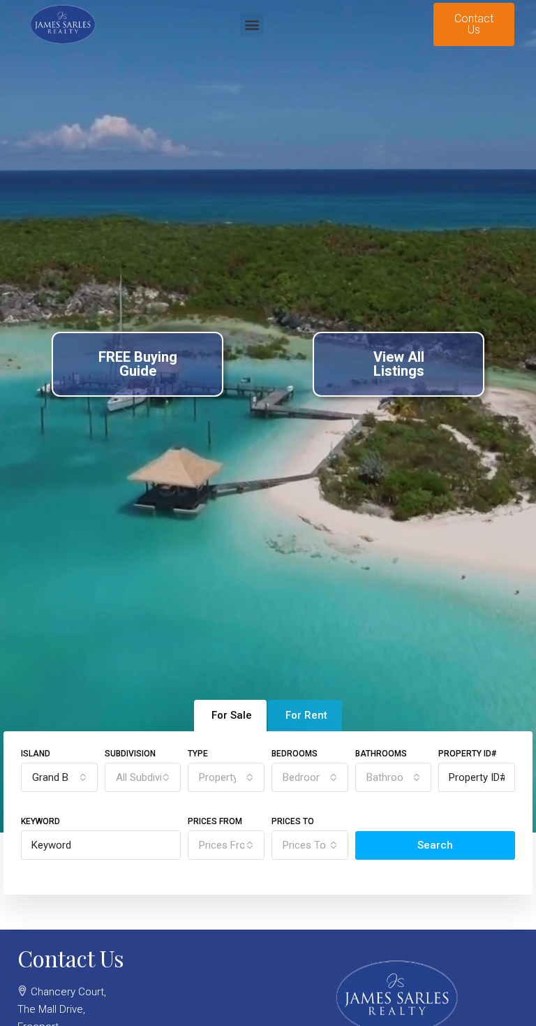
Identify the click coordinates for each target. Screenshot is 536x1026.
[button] (251, 24)
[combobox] (59, 777)
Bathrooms (381, 753)
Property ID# (467, 753)
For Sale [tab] (231, 715)
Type (198, 753)
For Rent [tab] (306, 715)
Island (35, 753)
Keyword (40, 821)
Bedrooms (294, 753)
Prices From (215, 821)
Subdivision (130, 753)
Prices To (292, 821)
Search (435, 845)
